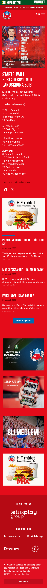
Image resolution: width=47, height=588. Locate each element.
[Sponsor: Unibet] (39, 3)
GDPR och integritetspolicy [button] (16, 574)
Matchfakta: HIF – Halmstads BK (22, 270)
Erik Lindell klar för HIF (18, 296)
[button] (40, 14)
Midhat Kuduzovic (22, 182)
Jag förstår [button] (23, 581)
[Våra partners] (23, 7)
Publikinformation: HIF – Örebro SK (23, 242)
